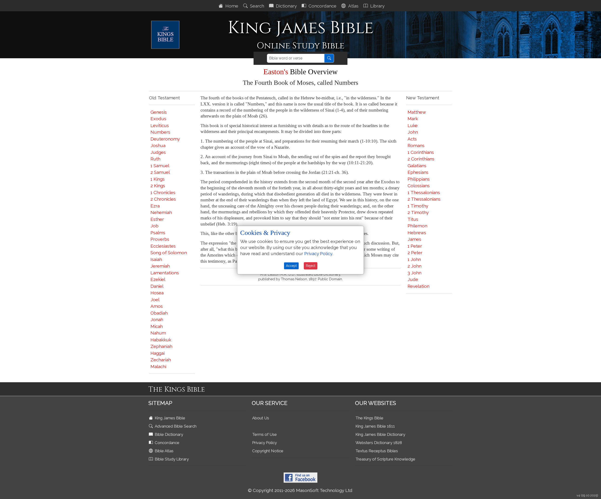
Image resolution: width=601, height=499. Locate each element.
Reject (310, 266)
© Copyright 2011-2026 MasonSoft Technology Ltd (300, 490)
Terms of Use (264, 434)
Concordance (322, 5)
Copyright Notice (267, 450)
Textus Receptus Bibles (376, 450)
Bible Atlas (163, 450)
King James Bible (169, 418)
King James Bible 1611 (375, 426)
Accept (291, 266)
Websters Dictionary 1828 (378, 442)
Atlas (353, 5)
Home (231, 5)
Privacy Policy (264, 442)
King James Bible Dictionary (380, 434)
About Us (260, 418)
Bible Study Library (171, 459)
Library (377, 5)
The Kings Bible (369, 418)
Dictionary (286, 5)
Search (256, 5)
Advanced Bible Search (175, 426)
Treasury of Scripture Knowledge (385, 459)
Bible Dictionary (168, 434)
